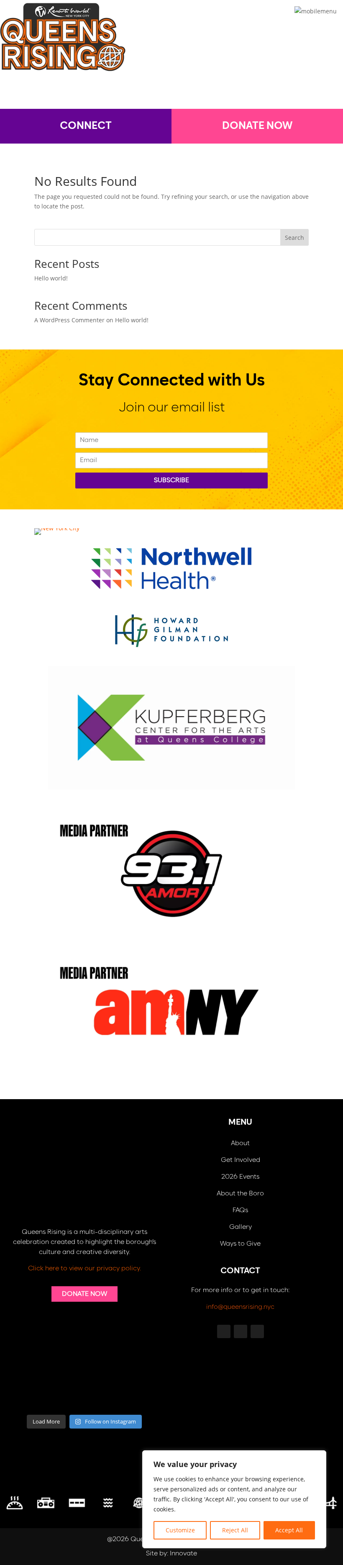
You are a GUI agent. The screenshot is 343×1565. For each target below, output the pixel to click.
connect (86, 126)
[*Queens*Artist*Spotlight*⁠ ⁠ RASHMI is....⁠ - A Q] (144, 1373)
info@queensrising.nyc (240, 1306)
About (240, 1143)
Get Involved (240, 1160)
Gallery (240, 1227)
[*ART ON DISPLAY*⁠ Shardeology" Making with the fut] (144, 1398)
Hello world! (51, 278)
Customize (180, 1530)
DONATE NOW (257, 126)
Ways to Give (240, 1244)
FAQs (240, 1210)
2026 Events (240, 1177)
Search (294, 238)
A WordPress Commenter (69, 320)
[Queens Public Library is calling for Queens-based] (105, 1398)
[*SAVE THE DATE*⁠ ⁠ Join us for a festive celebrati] (24, 1398)
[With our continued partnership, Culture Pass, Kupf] (64, 1398)
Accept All (289, 1530)
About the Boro (240, 1193)
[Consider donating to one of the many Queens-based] (24, 1373)
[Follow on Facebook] (208, 92)
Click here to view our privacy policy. (84, 1268)
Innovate (183, 1553)
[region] (234, 1499)
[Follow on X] (134, 92)
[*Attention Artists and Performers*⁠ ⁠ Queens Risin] (105, 1373)
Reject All (235, 1530)
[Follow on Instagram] (171, 92)
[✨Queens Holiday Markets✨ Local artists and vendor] (64, 1373)
